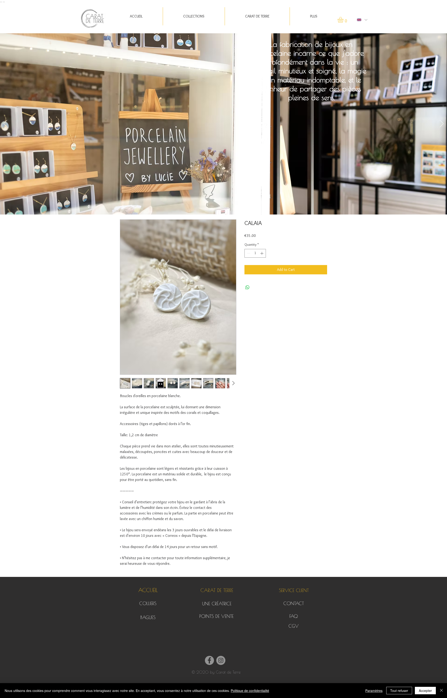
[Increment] (262, 253)
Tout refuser (399, 690)
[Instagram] (220, 660)
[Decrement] (248, 253)
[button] (257, 16)
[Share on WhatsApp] (247, 287)
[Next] (442, 124)
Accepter (425, 690)
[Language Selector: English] (362, 19)
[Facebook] (209, 660)
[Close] (441, 690)
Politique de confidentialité (250, 690)
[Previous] (5, 124)
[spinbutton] (255, 253)
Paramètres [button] (374, 690)
